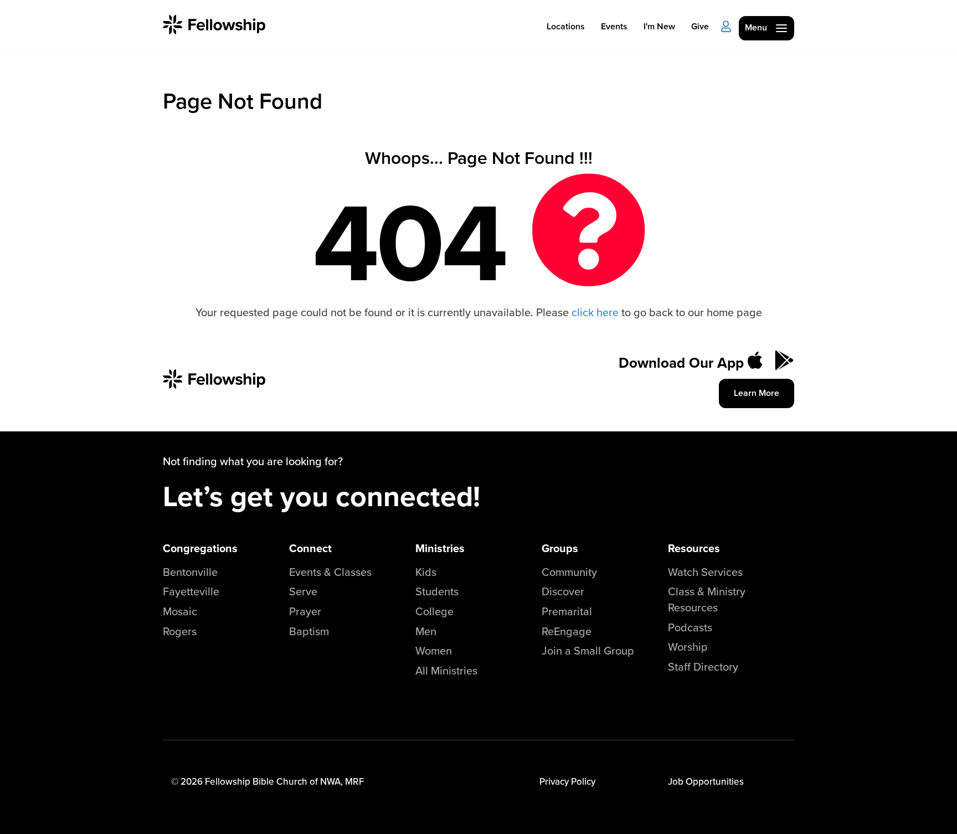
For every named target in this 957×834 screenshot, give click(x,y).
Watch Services (705, 572)
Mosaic (180, 611)
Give (700, 26)
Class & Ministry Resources (706, 599)
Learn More (756, 393)
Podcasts (690, 627)
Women (433, 650)
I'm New (659, 26)
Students (437, 591)
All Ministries (446, 670)
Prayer (305, 611)
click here (595, 312)
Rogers (180, 631)
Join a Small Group (588, 650)
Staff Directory (703, 666)
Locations (566, 26)
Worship (688, 647)
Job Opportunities (706, 781)
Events (614, 26)
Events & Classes (330, 572)
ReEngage (566, 631)
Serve (303, 591)
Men (425, 631)
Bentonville (190, 572)
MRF (354, 781)
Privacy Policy (567, 781)
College (434, 611)
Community (569, 572)
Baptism (309, 631)
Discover (563, 591)
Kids (425, 572)
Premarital (567, 611)
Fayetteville (191, 591)
